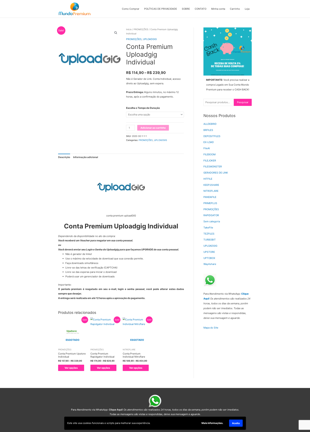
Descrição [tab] (64, 157)
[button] (116, 33)
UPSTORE (209, 251)
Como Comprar (130, 8)
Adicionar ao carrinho (153, 127)
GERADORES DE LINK (215, 172)
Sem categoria (211, 221)
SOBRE (186, 8)
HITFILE (207, 178)
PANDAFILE (209, 197)
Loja (247, 8)
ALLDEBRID (210, 123)
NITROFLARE (210, 190)
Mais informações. (212, 423)
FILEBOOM (209, 154)
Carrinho (235, 8)
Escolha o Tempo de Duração (143, 107)
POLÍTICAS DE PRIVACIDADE (160, 8)
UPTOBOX (209, 258)
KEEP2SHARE (211, 184)
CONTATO (200, 8)
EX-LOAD (208, 142)
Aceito (236, 423)
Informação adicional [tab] (85, 157)
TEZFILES (208, 233)
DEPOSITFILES (211, 136)
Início (129, 29)
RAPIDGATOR (211, 215)
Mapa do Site (210, 327)
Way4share (209, 264)
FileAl (206, 148)
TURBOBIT (209, 239)
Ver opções (71, 367)
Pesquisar (242, 102)
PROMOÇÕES (141, 29)
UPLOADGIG (150, 39)
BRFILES (208, 130)
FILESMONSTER (212, 166)
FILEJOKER (209, 160)
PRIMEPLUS (210, 203)
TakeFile (208, 227)
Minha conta (218, 8)
